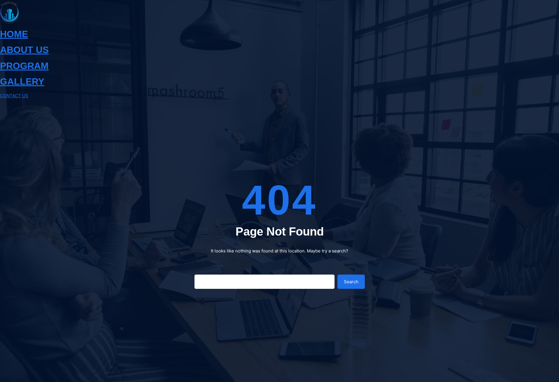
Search (351, 281)
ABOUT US (24, 50)
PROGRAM (24, 66)
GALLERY (22, 81)
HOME (14, 34)
